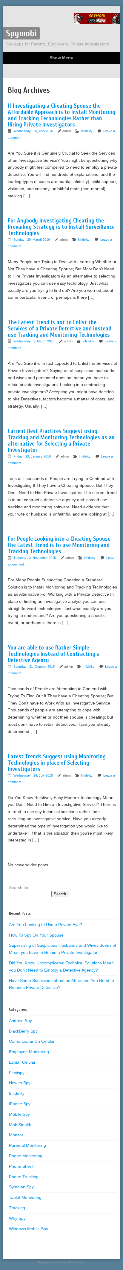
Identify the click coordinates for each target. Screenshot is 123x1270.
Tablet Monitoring (25, 1197)
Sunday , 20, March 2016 (32, 239)
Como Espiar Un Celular (32, 1041)
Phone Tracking (24, 1176)
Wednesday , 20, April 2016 (33, 131)
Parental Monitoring (27, 1145)
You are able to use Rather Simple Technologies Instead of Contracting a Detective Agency (54, 654)
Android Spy (20, 1020)
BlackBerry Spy (23, 1031)
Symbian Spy (21, 1186)
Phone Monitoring (25, 1155)
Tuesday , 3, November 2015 (35, 557)
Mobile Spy (19, 1114)
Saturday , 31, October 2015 (34, 666)
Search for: (19, 887)
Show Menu (61, 57)
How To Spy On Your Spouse (36, 935)
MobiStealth (20, 1124)
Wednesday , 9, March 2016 (34, 341)
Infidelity (87, 131)
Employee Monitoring (29, 1051)
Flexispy (16, 1072)
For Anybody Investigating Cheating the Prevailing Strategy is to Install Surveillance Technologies (61, 227)
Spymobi (21, 33)
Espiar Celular (22, 1062)
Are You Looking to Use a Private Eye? (45, 924)
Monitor (16, 1134)
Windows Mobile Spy (28, 1228)
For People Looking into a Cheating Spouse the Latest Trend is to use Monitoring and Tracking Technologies (59, 545)
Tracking (17, 1207)
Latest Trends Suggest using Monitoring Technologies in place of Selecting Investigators (57, 762)
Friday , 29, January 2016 (32, 456)
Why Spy (17, 1218)
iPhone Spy (19, 1103)
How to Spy (19, 1082)
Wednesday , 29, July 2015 (33, 775)
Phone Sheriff (22, 1166)
